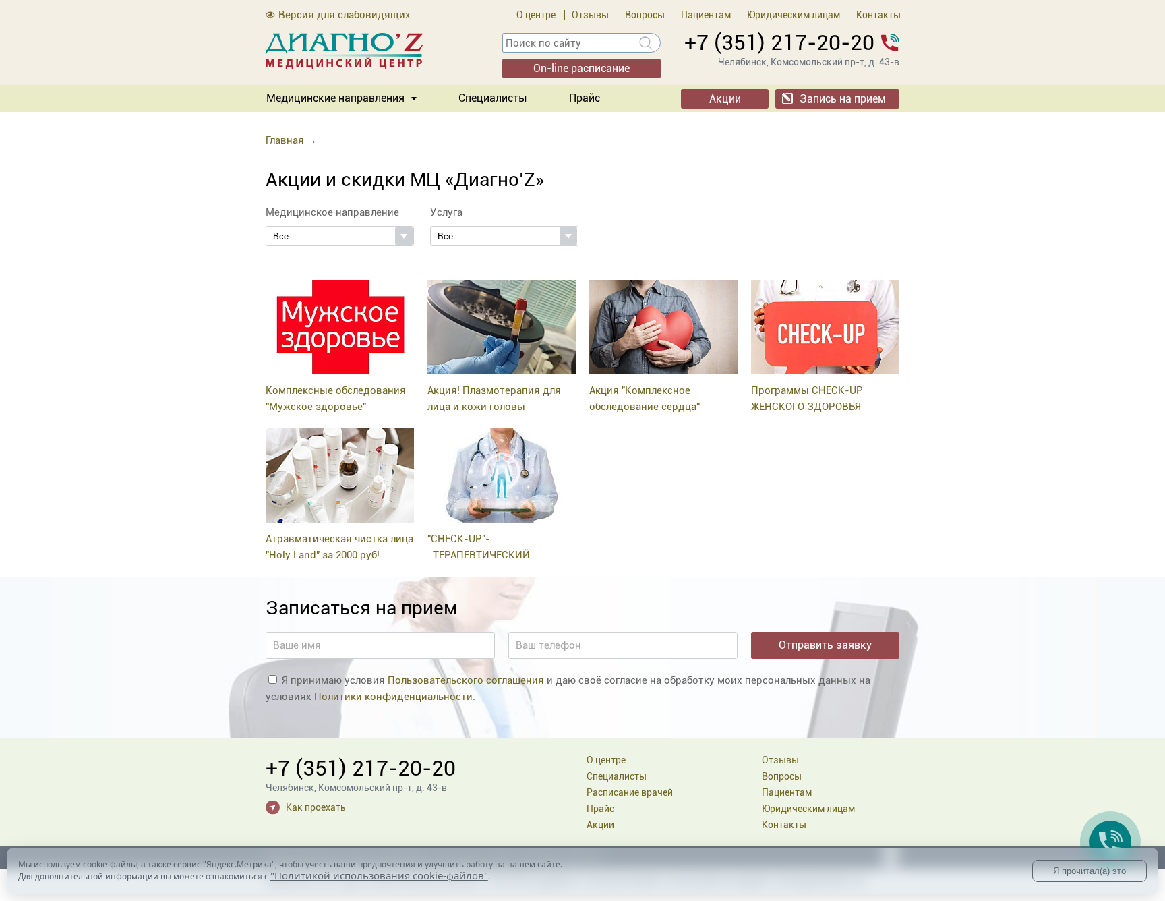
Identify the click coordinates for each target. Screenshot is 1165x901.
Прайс (584, 98)
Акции (725, 98)
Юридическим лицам (793, 14)
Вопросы (645, 14)
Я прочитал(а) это (1089, 871)
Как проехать (316, 807)
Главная (285, 140)
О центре (536, 14)
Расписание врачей (630, 792)
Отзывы (590, 14)
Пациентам (706, 14)
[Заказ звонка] (1110, 842)
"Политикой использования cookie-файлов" (379, 875)
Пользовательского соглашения (466, 680)
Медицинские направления (335, 98)
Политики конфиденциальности (393, 697)
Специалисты (492, 98)
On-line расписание (581, 68)
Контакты (878, 14)
